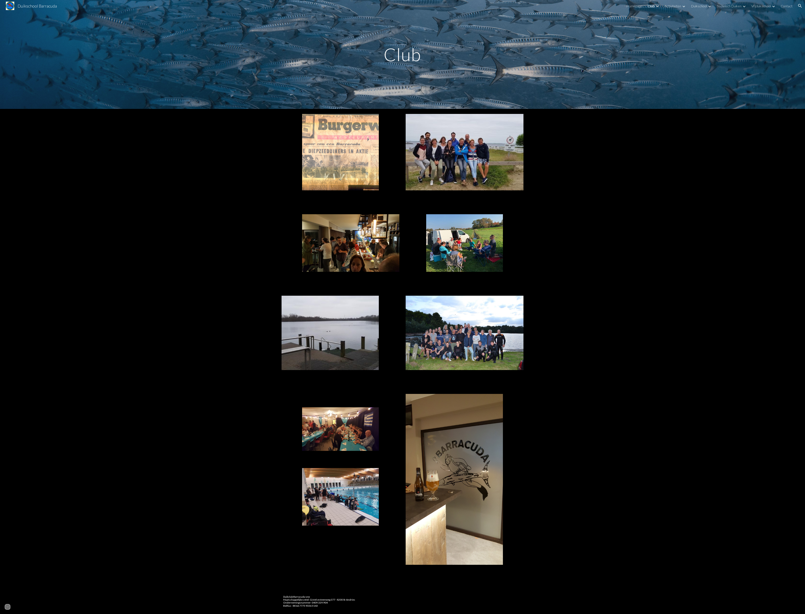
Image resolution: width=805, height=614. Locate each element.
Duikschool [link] (699, 6)
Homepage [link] (634, 6)
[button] (800, 6)
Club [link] (651, 6)
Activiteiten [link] (673, 6)
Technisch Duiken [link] (729, 6)
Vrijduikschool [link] (761, 6)
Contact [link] (786, 6)
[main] (402, 54)
